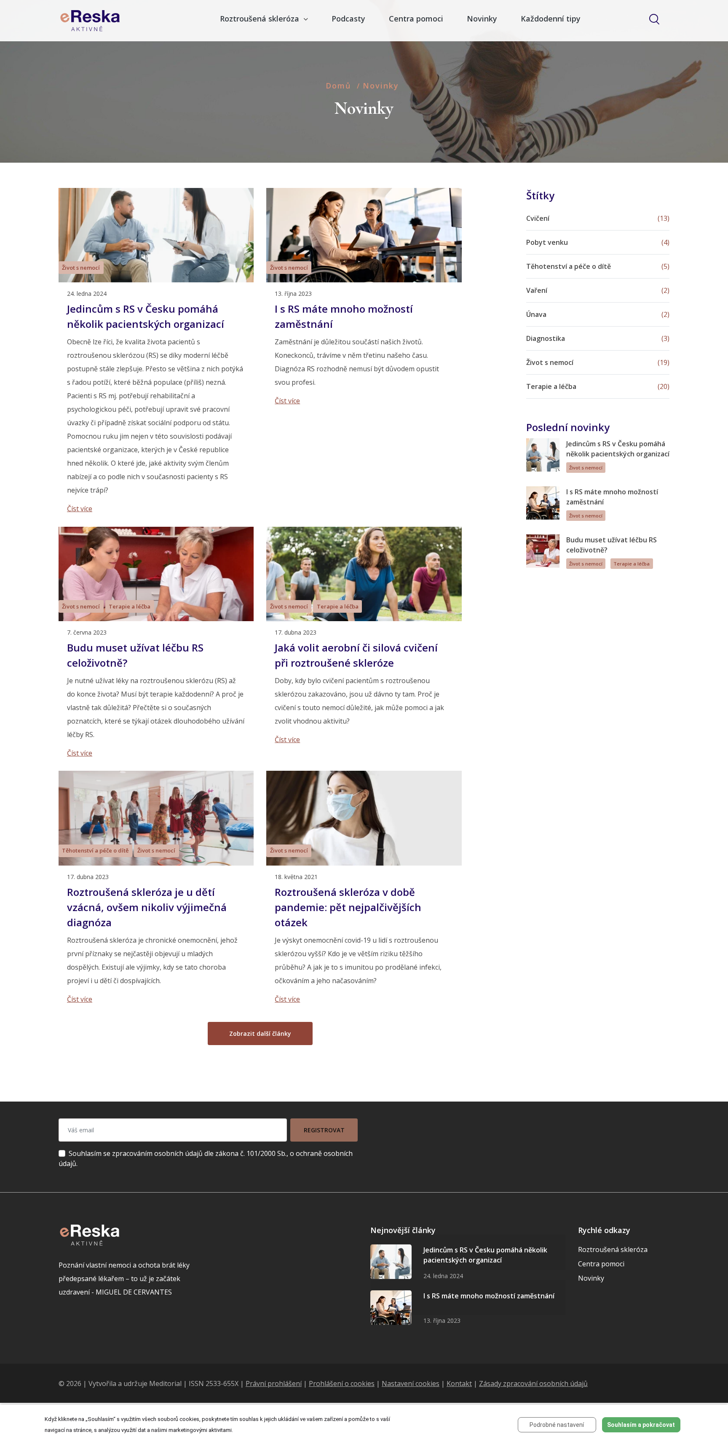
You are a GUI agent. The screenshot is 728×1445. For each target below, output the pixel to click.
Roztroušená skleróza (613, 1249)
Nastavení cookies (410, 1383)
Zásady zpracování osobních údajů (533, 1383)
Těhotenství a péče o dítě (95, 850)
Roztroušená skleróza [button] (260, 18)
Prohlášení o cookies (342, 1383)
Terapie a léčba (129, 606)
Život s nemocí (81, 267)
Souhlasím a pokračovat (641, 1424)
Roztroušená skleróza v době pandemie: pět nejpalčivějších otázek (348, 907)
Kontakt (459, 1383)
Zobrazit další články (260, 1033)
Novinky (482, 18)
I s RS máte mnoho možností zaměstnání (488, 1295)
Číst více (79, 508)
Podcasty (348, 18)
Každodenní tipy (551, 18)
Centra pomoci (416, 18)
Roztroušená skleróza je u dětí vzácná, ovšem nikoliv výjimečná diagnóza (147, 907)
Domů (338, 85)
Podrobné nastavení (557, 1424)
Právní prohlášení (274, 1383)
